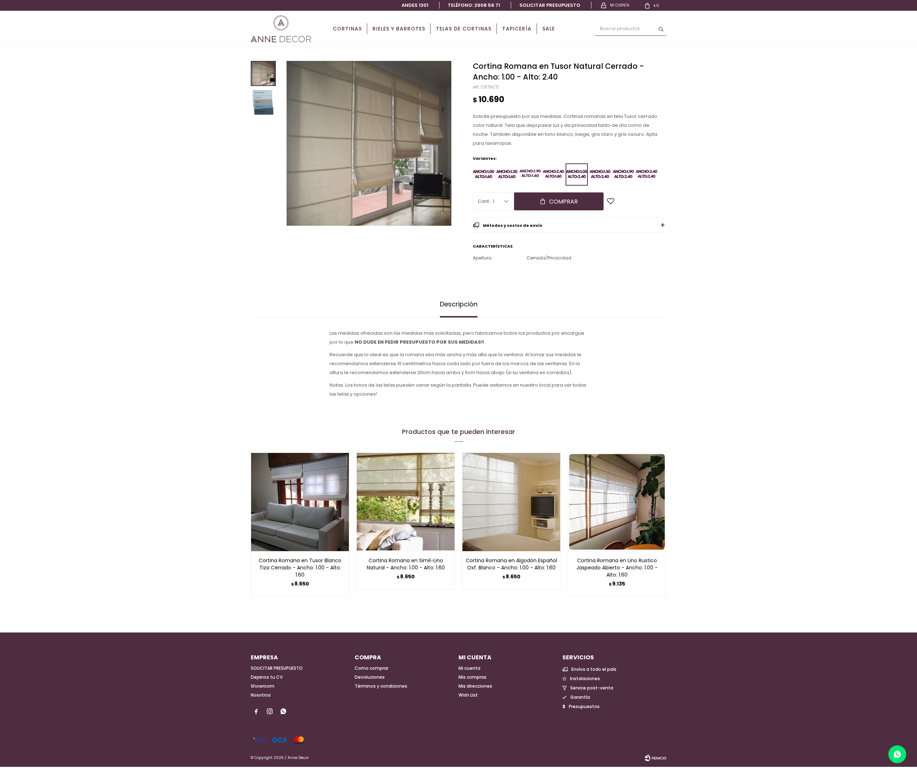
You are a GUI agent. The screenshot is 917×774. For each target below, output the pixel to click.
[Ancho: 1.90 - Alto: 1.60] (530, 174)
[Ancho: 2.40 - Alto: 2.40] (646, 174)
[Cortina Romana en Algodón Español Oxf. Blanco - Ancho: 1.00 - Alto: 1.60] (511, 502)
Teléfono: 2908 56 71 (474, 5)
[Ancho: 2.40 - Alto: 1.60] (553, 174)
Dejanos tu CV (267, 677)
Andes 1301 (415, 5)
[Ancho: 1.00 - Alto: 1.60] (483, 174)
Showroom (262, 686)
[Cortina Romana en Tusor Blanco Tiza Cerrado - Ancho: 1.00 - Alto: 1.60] (300, 502)
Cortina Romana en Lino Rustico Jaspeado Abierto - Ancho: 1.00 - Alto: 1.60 (617, 567)
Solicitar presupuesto (549, 5)
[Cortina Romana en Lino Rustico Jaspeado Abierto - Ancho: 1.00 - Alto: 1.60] (617, 502)
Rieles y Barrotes (399, 28)
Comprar (563, 201)
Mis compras (472, 677)
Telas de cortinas (463, 28)
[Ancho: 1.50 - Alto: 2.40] (600, 174)
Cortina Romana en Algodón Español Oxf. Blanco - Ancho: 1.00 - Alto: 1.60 (511, 564)
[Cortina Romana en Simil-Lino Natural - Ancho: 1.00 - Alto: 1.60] (405, 502)
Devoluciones (370, 677)
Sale (548, 28)
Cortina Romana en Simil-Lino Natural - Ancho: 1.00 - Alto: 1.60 (406, 564)
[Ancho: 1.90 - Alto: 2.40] (623, 174)
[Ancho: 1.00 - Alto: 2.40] (576, 174)
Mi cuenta (469, 668)
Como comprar (371, 668)
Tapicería (517, 28)
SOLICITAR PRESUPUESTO (277, 668)
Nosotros (261, 695)
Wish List (468, 695)
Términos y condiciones (381, 686)
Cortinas (347, 28)
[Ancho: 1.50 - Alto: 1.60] (507, 174)
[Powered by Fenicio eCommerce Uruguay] (655, 757)
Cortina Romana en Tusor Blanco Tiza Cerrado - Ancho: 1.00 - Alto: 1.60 (300, 567)
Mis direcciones (475, 686)
